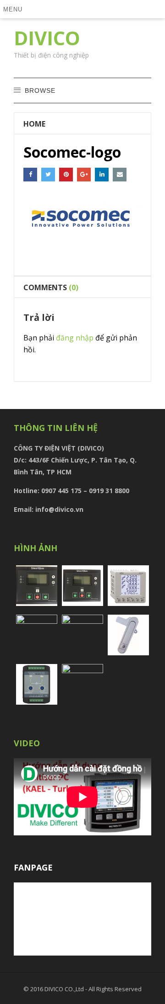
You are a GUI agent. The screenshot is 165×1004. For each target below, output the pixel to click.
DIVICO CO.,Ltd (64, 989)
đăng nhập (75, 338)
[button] (14, 9)
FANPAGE (33, 867)
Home (34, 124)
